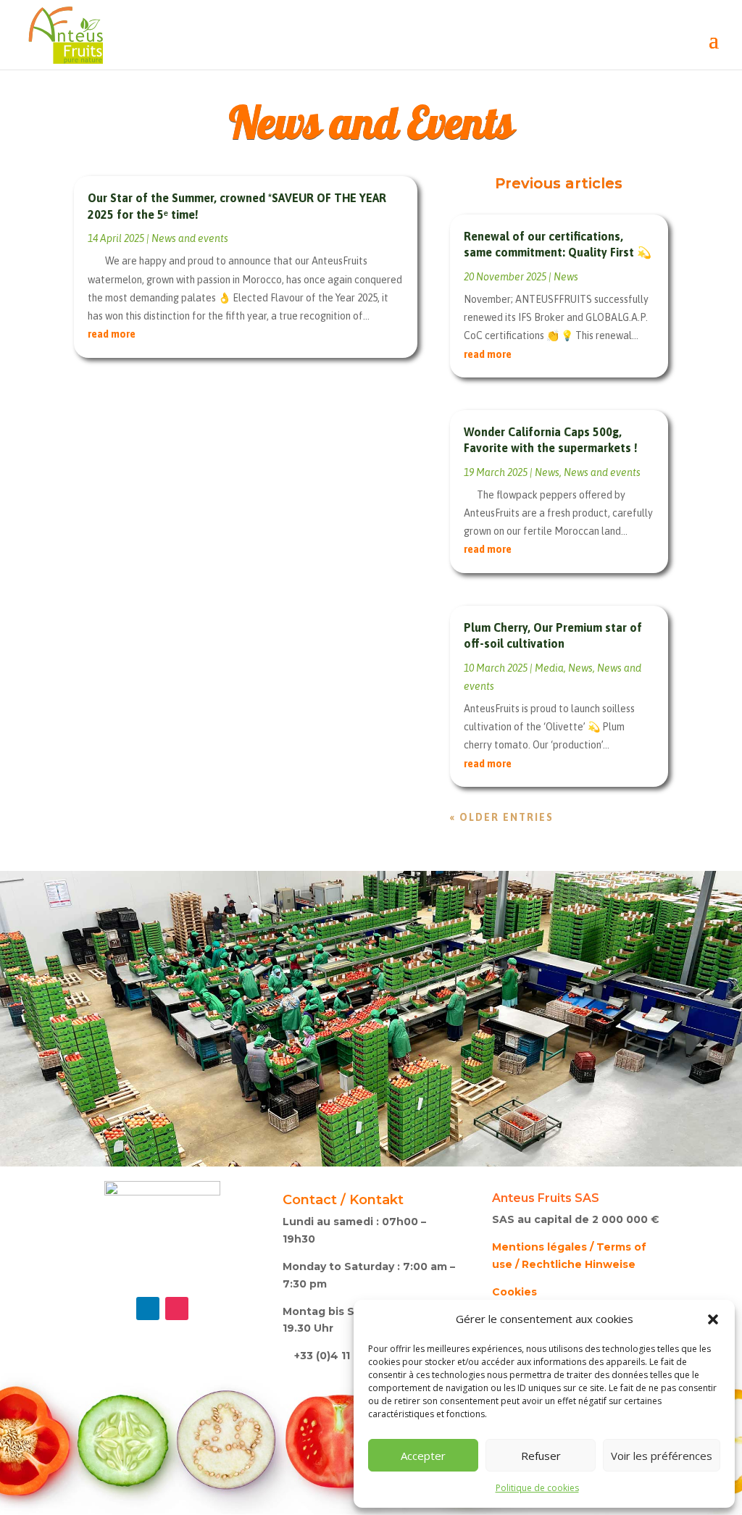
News (566, 277)
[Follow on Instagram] (176, 1308)
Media (549, 668)
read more (112, 334)
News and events (189, 238)
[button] (713, 1319)
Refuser (541, 1455)
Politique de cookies (537, 1488)
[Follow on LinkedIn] (147, 1308)
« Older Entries (502, 817)
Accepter (423, 1455)
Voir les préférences (661, 1455)
